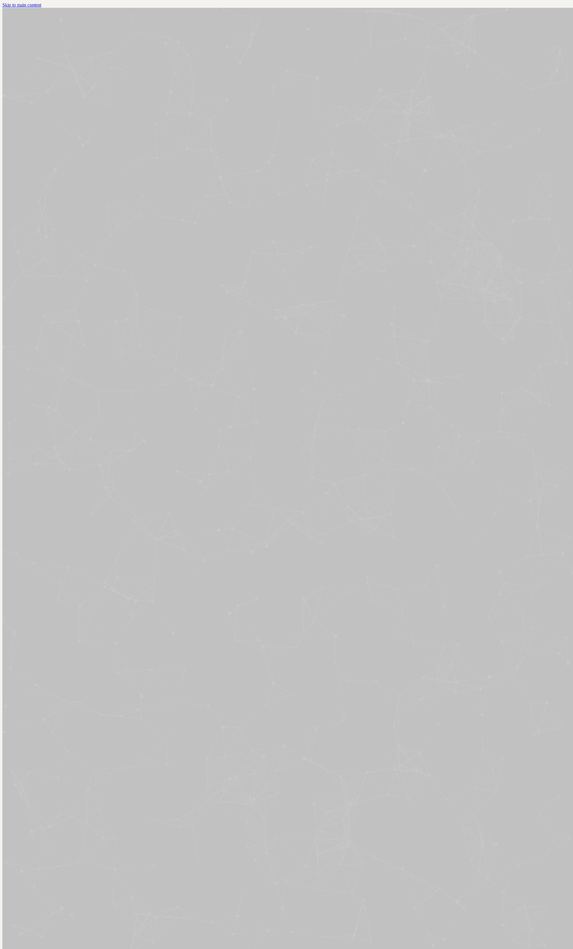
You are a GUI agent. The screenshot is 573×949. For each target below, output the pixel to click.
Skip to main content (21, 4)
